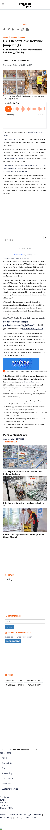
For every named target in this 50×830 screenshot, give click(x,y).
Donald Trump (34, 685)
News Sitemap (30, 817)
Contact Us (7, 763)
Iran (20, 680)
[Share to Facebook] (4, 30)
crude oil (10, 680)
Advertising (7, 773)
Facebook (4, 797)
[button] (22, 30)
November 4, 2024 (32, 328)
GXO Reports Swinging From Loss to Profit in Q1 (24, 504)
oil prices (10, 685)
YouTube (4, 802)
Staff (4, 768)
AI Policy (18, 817)
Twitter (3, 799)
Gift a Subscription (24, 637)
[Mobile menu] (3, 3)
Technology (14, 37)
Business (5, 37)
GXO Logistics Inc (9, 139)
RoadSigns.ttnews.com (31, 382)
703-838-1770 (5, 753)
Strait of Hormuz (33, 680)
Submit (9, 627)
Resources (7, 783)
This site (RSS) (6, 808)
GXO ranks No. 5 (9, 165)
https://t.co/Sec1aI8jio (15, 321)
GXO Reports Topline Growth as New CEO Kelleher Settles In (22, 472)
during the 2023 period (15, 158)
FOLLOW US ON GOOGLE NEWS (13, 641)
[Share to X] (9, 30)
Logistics (22, 37)
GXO (5, 439)
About (4, 757)
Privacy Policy (6, 817)
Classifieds (7, 778)
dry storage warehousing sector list (15, 171)
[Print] (27, 30)
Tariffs (21, 685)
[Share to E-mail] (18, 30)
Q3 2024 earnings (16, 439)
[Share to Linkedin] (13, 30)
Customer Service (10, 789)
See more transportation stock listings (16, 258)
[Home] (25, 5)
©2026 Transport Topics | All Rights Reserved (21, 814)
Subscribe (9, 637)
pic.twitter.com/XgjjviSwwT (18, 325)
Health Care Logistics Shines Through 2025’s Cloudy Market (23, 535)
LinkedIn (4, 805)
